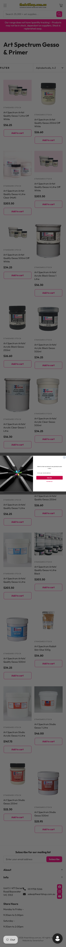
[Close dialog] (64, 457)
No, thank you (49, 481)
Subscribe (49, 477)
